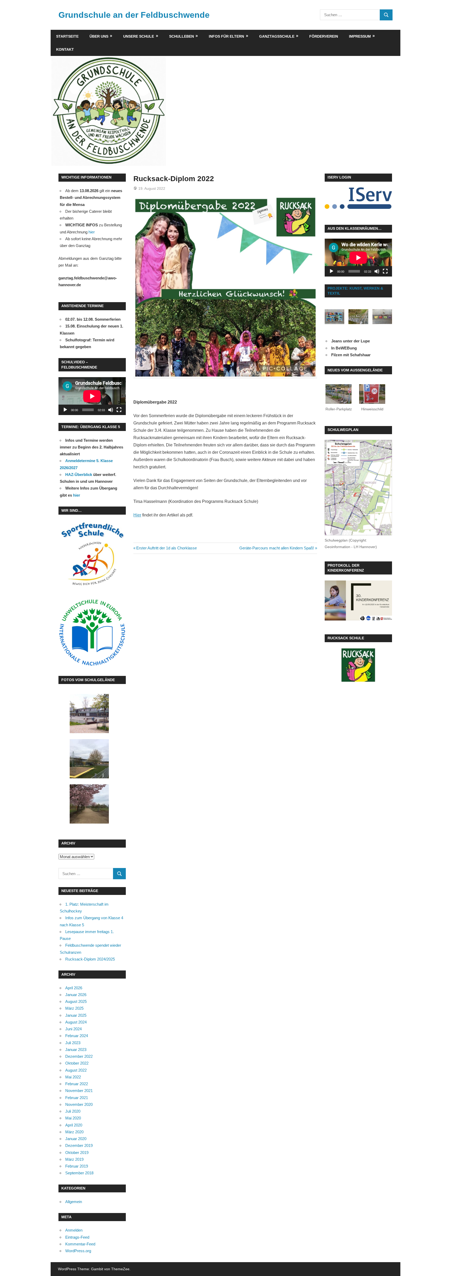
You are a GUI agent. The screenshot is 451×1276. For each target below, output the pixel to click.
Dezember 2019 (79, 1145)
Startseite (67, 36)
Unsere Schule (138, 36)
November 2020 (79, 1104)
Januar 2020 (75, 1138)
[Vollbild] (119, 409)
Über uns (99, 36)
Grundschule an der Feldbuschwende (134, 15)
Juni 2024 (73, 1029)
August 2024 (76, 1022)
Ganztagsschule (276, 36)
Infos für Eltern (226, 36)
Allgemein (73, 1201)
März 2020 (74, 1132)
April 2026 (73, 988)
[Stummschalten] (110, 409)
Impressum (360, 36)
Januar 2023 (75, 1049)
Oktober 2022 (76, 1063)
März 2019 (74, 1159)
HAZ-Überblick (78, 474)
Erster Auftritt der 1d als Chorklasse (166, 548)
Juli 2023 (72, 1043)
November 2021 (79, 1090)
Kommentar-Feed (80, 1244)
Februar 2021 (76, 1097)
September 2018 (79, 1173)
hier (91, 232)
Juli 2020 (72, 1111)
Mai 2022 (73, 1077)
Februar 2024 (76, 1035)
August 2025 (76, 1001)
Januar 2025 (75, 1015)
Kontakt (65, 49)
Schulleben (181, 36)
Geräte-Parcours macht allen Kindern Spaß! (276, 548)
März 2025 (74, 1008)
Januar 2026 (75, 994)
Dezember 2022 (79, 1056)
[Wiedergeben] (65, 409)
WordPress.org (78, 1251)
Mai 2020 (73, 1118)
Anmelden (73, 1230)
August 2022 (76, 1070)
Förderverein (323, 36)
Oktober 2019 (76, 1152)
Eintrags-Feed (77, 1237)
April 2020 (73, 1125)
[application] (92, 396)
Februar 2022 (76, 1084)
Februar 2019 (76, 1166)
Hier (137, 515)
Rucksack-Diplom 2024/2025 (90, 959)
